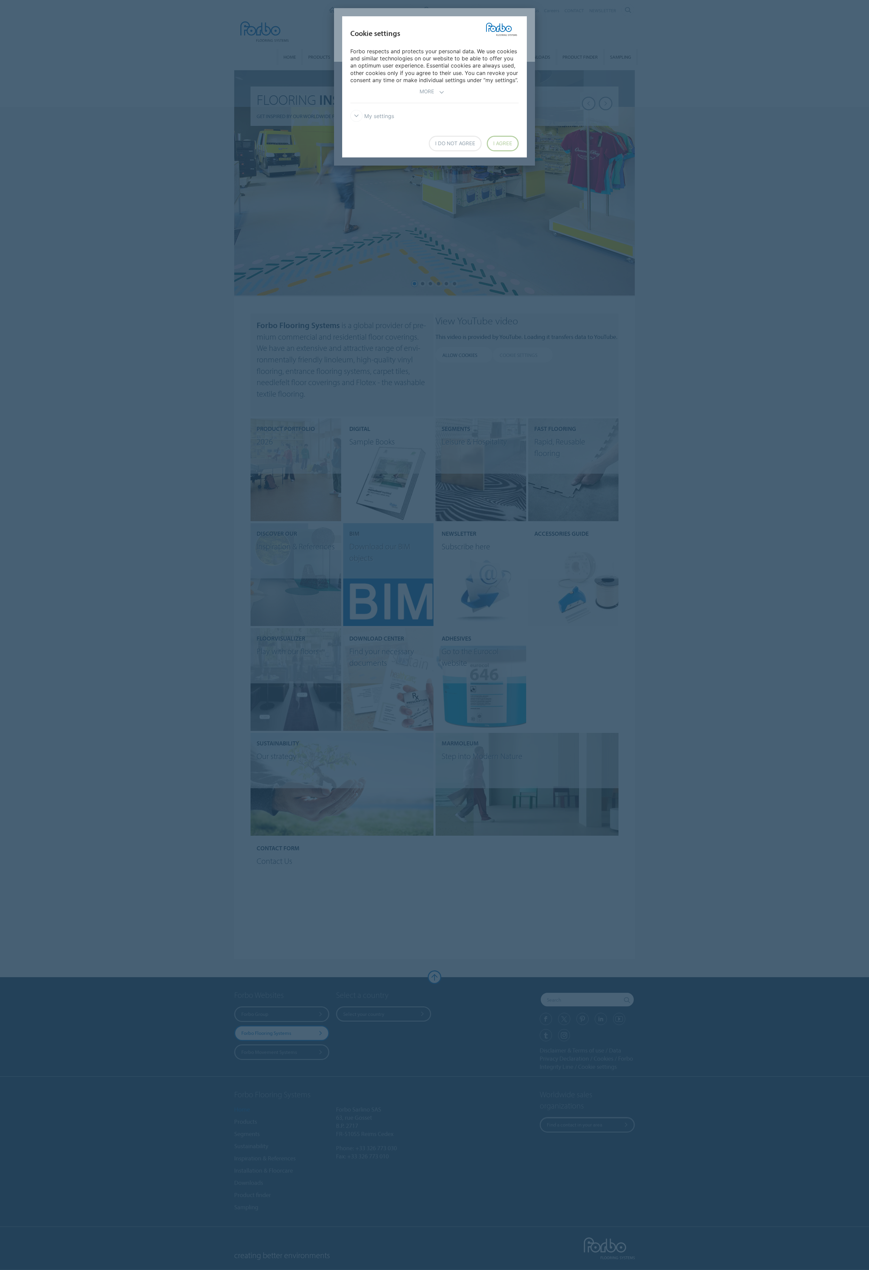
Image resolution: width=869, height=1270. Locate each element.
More (427, 91)
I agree (502, 143)
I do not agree (455, 143)
